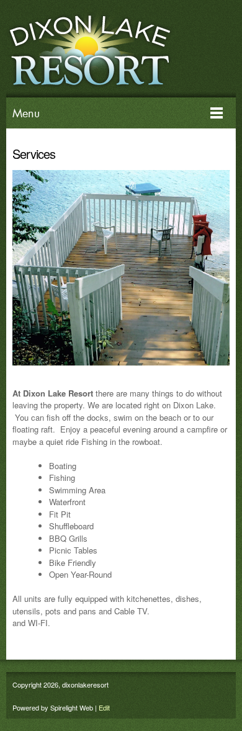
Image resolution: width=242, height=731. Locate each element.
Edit (104, 707)
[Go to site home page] (114, 48)
